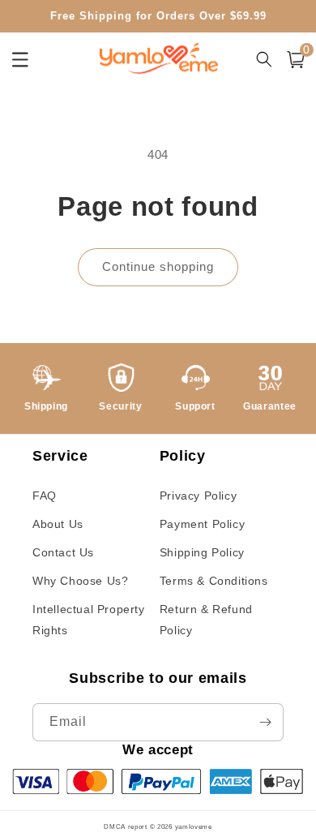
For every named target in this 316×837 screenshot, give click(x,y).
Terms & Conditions (214, 580)
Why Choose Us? (80, 580)
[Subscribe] (265, 722)
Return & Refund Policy (206, 619)
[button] (296, 59)
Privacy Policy (198, 495)
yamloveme (193, 826)
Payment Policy (202, 523)
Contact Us (63, 552)
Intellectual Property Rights (88, 619)
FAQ (44, 495)
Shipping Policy (202, 552)
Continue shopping (158, 266)
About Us (57, 523)
